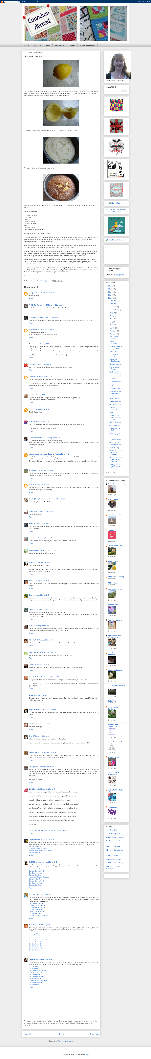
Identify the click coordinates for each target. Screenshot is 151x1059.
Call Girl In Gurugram (36, 909)
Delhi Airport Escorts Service (38, 934)
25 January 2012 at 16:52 (61, 454)
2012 (110, 298)
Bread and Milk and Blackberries (115, 773)
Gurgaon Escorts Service (37, 871)
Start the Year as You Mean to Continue (115, 466)
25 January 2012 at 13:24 (46, 293)
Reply (31, 298)
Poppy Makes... (113, 604)
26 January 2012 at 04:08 (45, 640)
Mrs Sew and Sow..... (115, 515)
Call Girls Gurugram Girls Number (40, 940)
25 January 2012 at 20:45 (48, 550)
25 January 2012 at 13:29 (54, 305)
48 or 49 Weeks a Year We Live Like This (115, 459)
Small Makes (59, 45)
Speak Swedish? (115, 401)
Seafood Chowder (112, 855)
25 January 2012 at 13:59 (44, 376)
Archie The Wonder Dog (37, 305)
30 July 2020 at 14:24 (49, 925)
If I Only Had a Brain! (114, 355)
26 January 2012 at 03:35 (42, 626)
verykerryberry (34, 752)
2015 (110, 289)
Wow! (111, 412)
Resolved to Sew (115, 382)
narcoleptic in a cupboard (114, 653)
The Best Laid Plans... (114, 368)
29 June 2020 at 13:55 (50, 862)
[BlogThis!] (55, 281)
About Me (37, 45)
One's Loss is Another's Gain (115, 443)
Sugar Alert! (113, 351)
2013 (110, 295)
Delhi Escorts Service (36, 936)
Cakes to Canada (34, 830)
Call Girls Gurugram (35, 873)
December (114, 301)
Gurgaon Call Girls (35, 875)
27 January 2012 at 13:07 (41, 736)
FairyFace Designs (115, 620)
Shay (30, 736)
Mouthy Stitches (115, 422)
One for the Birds (115, 404)
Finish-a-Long (114, 448)
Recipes (72, 45)
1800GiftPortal (34, 789)
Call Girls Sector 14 (35, 942)
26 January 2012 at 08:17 (48, 652)
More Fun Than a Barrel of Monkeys (115, 452)
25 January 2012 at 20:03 (41, 523)
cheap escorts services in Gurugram (40, 850)
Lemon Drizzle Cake (113, 846)
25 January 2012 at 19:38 (44, 511)
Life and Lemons (115, 364)
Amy (30, 409)
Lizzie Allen (33, 538)
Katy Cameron (34, 709)
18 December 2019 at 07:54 (48, 789)
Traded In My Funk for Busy (115, 373)
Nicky (31, 562)
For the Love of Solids (114, 429)
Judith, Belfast (34, 652)
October (113, 307)
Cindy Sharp (33, 293)
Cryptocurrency (34, 839)
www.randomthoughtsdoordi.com (40, 454)
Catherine (32, 511)
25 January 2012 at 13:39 (50, 317)
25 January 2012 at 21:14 (41, 562)
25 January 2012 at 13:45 (46, 344)
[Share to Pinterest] (61, 281)
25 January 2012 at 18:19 (57, 499)
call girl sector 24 (34, 852)
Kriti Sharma (33, 894)
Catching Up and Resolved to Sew (115, 393)
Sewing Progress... (114, 342)
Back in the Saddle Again (114, 360)
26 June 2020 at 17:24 (47, 839)
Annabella (32, 470)
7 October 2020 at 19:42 (46, 959)
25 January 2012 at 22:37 (41, 595)
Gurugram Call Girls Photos (38, 938)
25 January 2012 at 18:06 (41, 484)
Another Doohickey (113, 408)
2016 (110, 286)
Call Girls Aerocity (35, 974)
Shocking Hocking (35, 317)
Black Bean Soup (112, 830)
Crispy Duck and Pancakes (115, 837)
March (112, 328)
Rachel (31, 364)
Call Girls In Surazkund (36, 903)
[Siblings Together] (116, 113)
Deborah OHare (34, 550)
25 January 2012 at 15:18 (41, 409)
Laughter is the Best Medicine (115, 434)
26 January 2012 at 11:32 (41, 695)
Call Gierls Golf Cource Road (38, 915)
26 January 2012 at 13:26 (47, 709)
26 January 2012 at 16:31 (42, 724)
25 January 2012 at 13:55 (42, 364)
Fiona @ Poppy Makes (36, 438)
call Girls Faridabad (35, 978)
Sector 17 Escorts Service (37, 948)
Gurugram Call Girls (35, 869)
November (114, 304)
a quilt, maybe (113, 561)
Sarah (31, 609)
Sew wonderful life (115, 589)
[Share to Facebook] (59, 281)
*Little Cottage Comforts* (113, 708)
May (111, 322)
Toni (30, 595)
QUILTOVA (112, 701)
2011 (110, 472)
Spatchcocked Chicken (113, 859)
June (112, 319)
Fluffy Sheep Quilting (116, 577)
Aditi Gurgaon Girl (35, 925)
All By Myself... (114, 425)
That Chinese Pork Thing (114, 863)
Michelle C (32, 640)
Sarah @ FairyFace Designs (38, 499)
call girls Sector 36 (35, 846)
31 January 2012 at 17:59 (48, 752)
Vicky (31, 695)
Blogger (86, 1054)
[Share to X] (57, 281)
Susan (31, 626)
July (111, 316)
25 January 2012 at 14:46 (42, 395)
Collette (31, 664)
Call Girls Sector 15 (35, 944)
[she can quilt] (116, 196)
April (111, 325)
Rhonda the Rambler (36, 677)
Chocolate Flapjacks (113, 833)
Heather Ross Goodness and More (115, 417)
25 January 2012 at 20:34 (46, 538)
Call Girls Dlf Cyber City (36, 913)
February (113, 331)
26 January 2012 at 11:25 (52, 677)
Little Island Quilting (115, 546)
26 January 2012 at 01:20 (42, 609)
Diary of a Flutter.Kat (115, 742)
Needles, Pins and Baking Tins (114, 725)
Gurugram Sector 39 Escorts (38, 848)
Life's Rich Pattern (115, 670)
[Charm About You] (116, 203)
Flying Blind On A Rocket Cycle (114, 636)
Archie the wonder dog (116, 484)
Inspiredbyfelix (113, 757)
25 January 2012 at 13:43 (45, 329)
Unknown (32, 376)
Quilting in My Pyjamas (116, 685)
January (113, 334)
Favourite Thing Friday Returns (115, 439)
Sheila (31, 395)
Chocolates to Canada (48, 830)
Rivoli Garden (33, 968)
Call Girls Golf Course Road (38, 970)
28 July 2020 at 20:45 (45, 894)
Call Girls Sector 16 (35, 946)
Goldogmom (33, 767)
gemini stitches (113, 499)
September (114, 310)
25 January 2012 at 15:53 (53, 438)
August (112, 313)
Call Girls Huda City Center (37, 907)
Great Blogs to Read (87, 45)
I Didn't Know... (114, 398)
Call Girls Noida (34, 966)
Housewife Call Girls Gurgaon (38, 980)
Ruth (30, 484)
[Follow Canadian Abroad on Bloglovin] (115, 276)
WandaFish (33, 329)
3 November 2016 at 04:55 (46, 767)
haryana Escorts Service (37, 911)
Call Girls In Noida (35, 950)
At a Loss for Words (113, 337)
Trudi (31, 523)
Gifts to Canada (62, 830)
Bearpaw (111, 530)
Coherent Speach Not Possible (115, 347)
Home (26, 45)
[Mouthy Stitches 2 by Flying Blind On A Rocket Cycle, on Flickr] (116, 154)
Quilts (48, 45)
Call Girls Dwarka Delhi (36, 976)
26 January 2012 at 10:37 (43, 664)
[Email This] (53, 281)
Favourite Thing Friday (114, 378)
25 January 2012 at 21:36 (41, 581)
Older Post (94, 1034)
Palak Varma (33, 959)
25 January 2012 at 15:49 (41, 421)
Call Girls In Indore (35, 862)
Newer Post (28, 1034)
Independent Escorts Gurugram (39, 877)
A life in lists (112, 583)
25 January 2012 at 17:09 (45, 470)
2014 (110, 292)
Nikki (30, 421)
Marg (30, 581)
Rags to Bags (113, 807)
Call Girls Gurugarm (35, 982)
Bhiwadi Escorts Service (37, 905)
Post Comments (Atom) (65, 1041)
